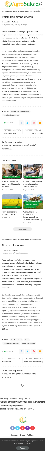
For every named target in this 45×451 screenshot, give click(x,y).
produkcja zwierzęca (11, 115)
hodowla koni (17, 340)
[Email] (40, 122)
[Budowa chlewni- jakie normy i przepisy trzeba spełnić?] (33, 171)
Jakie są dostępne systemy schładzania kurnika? (11, 184)
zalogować (16, 145)
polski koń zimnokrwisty (20, 111)
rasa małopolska (29, 343)
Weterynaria (30, 207)
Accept (22, 448)
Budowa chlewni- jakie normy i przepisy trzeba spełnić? (32, 184)
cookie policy (26, 443)
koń (27, 340)
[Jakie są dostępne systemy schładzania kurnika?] (12, 171)
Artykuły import (8, 24)
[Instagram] (27, 428)
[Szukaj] (40, 4)
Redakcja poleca (31, 204)
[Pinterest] (33, 122)
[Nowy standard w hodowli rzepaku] (12, 201)
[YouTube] (32, 428)
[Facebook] (21, 122)
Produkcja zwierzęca (21, 24)
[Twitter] (27, 122)
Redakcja (15, 22)
